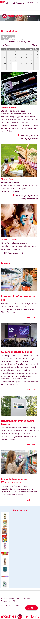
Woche (13, 40)
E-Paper (31, 608)
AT (11, 3)
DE (14, 3)
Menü (28, 16)
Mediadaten (14, 598)
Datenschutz (6, 601)
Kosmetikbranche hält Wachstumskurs (14, 480)
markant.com (32, 2)
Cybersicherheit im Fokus (16, 352)
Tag (21, 40)
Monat (8, 38)
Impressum (24, 598)
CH (7, 3)
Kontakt (4, 598)
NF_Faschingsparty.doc (14, 253)
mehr (29, 317)
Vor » (34, 45)
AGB (15, 601)
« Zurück (7, 45)
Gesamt (20, 3)
